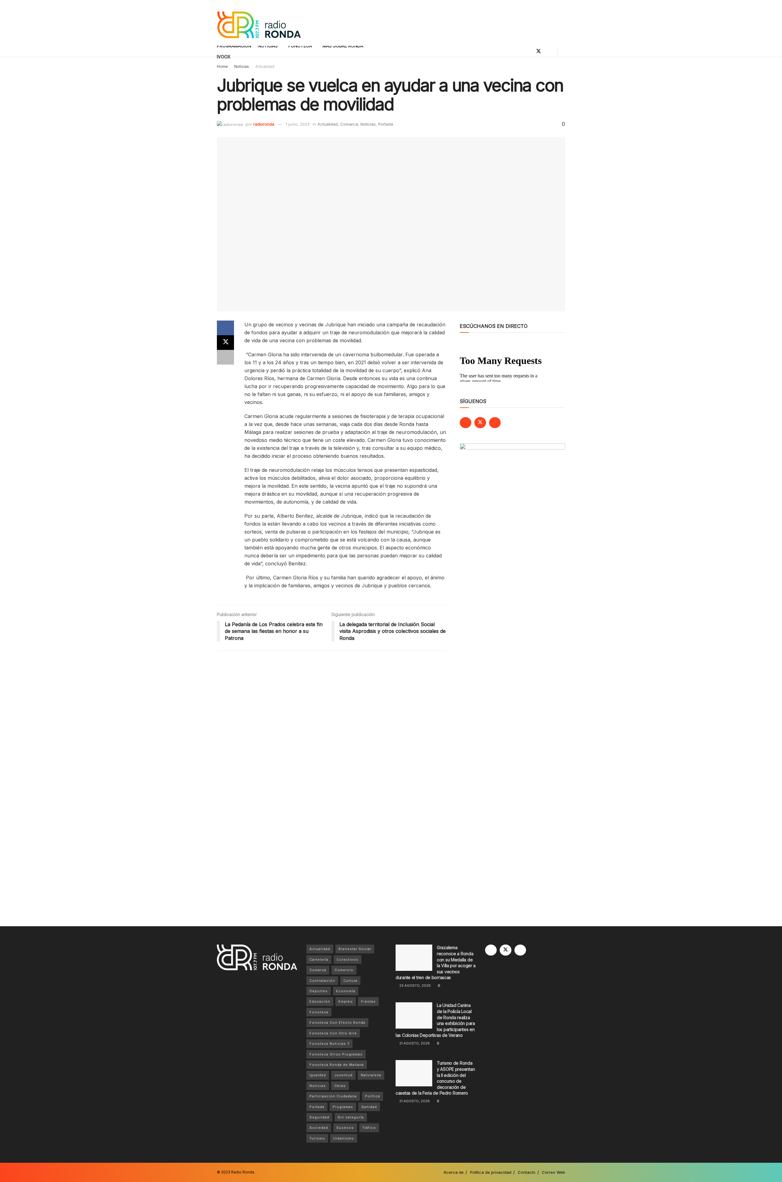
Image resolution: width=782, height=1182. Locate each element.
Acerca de (454, 1172)
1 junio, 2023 (298, 124)
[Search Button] (563, 51)
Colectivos (347, 959)
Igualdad (317, 1075)
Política (372, 1096)
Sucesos (345, 1127)
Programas (343, 1107)
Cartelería (318, 959)
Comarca (349, 124)
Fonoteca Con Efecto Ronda (337, 1022)
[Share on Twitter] (225, 342)
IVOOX (224, 56)
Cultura (350, 980)
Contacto (526, 1172)
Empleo (345, 1001)
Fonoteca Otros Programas (336, 1054)
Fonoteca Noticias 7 (329, 1043)
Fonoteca (318, 1012)
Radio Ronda (242, 1172)
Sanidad (369, 1107)
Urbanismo (343, 1138)
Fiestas (368, 1001)
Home (222, 66)
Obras (340, 1086)
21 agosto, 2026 (414, 1043)
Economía (345, 991)
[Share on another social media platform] (225, 357)
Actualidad (264, 66)
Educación (319, 1001)
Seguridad (319, 1117)
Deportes (318, 991)
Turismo (317, 1138)
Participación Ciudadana (333, 1096)
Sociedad (318, 1127)
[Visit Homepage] (259, 23)
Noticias (241, 66)
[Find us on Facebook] (528, 51)
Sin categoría (351, 1117)
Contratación (322, 980)
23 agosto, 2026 (414, 985)
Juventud (343, 1075)
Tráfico (369, 1127)
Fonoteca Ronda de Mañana (336, 1065)
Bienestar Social (354, 949)
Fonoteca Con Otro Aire (333, 1033)
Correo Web (553, 1172)
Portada (385, 124)
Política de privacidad (490, 1172)
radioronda (263, 124)
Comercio (343, 970)
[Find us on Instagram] (549, 51)
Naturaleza (371, 1075)
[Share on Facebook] (225, 328)
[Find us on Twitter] (538, 51)
